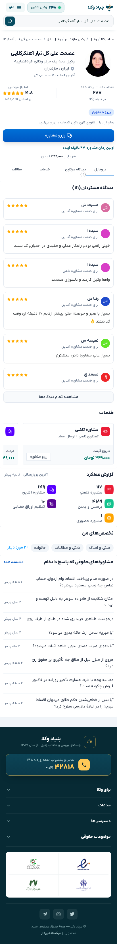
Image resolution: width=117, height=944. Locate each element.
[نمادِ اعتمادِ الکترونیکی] (83, 863)
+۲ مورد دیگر (17, 547)
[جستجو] (10, 21)
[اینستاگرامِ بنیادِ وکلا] (58, 914)
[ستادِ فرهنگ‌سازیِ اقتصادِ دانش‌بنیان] (33, 863)
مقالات (17, 169)
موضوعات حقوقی (96, 836)
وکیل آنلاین (39, 7)
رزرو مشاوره (55, 135)
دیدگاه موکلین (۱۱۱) (75, 172)
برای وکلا (104, 789)
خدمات (45, 169)
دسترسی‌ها (101, 821)
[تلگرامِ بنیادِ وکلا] (44, 914)
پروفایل (100, 169)
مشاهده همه (13, 562)
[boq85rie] (98, 63)
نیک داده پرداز (51, 933)
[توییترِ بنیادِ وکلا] (72, 914)
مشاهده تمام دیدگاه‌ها (58, 397)
